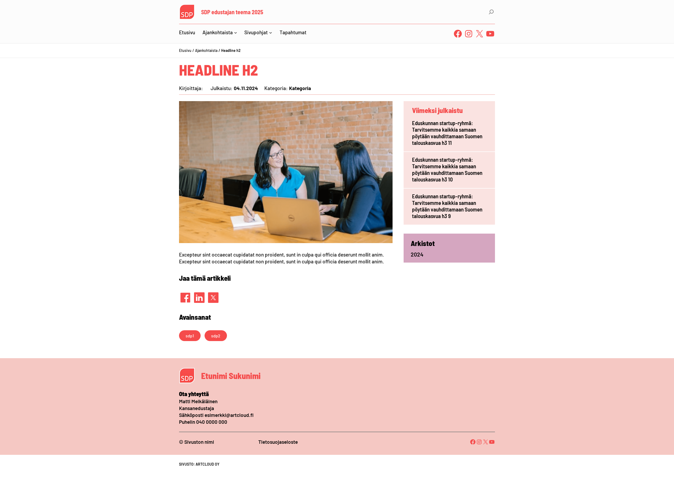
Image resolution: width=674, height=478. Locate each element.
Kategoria (300, 88)
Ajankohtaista (206, 50)
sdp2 (215, 335)
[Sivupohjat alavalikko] (270, 32)
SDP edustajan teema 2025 (232, 11)
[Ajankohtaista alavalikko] (235, 32)
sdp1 (190, 335)
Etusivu (185, 50)
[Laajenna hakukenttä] (491, 12)
